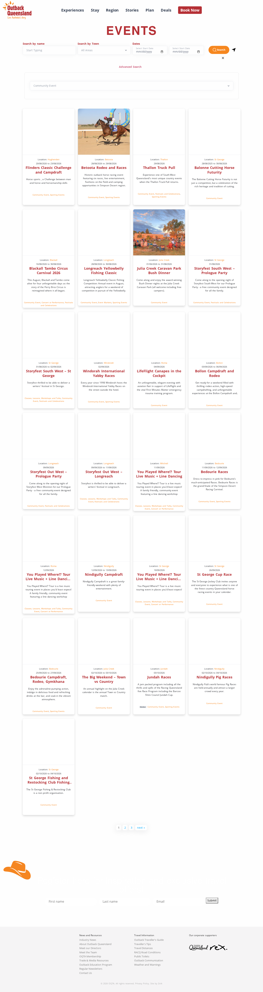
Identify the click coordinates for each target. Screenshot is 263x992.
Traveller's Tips (142, 944)
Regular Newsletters (90, 968)
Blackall (53, 259)
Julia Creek (164, 259)
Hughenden (53, 159)
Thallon (164, 159)
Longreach (109, 259)
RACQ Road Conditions (147, 952)
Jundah (164, 668)
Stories (132, 10)
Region (112, 10)
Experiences (72, 10)
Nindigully (109, 566)
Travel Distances (143, 948)
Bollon (219, 362)
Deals (166, 10)
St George (219, 159)
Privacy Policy (142, 983)
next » (141, 827)
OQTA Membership (90, 956)
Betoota (109, 159)
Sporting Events (57, 194)
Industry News (87, 940)
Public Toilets (141, 956)
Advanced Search (130, 67)
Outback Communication (148, 960)
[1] (233, 50)
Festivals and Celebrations (167, 193)
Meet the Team (88, 952)
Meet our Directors (90, 948)
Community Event (41, 194)
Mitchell (164, 463)
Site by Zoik (156, 983)
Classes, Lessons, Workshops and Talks (43, 398)
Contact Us (85, 973)
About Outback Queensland (95, 944)
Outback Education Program (95, 964)
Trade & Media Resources (94, 960)
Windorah (109, 362)
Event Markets (104, 302)
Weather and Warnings (147, 964)
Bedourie (219, 463)
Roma (164, 362)
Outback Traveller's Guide (149, 940)
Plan (150, 10)
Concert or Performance (53, 302)
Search (221, 49)
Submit (212, 900)
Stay (95, 10)
